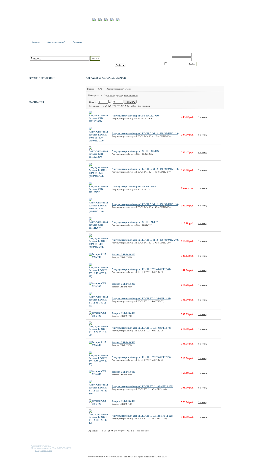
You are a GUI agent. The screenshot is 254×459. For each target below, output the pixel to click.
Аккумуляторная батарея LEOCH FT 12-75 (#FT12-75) (141, 357)
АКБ (100, 89)
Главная (35, 42)
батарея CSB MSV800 (123, 401)
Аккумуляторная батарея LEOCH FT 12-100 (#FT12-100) (142, 386)
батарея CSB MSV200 (123, 254)
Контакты (77, 42)
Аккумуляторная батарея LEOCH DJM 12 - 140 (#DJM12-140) (145, 169)
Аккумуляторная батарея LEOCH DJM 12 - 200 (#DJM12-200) (145, 240)
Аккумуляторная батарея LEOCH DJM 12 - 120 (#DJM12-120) (145, 133)
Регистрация (198, 55)
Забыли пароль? (200, 59)
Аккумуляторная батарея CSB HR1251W (134, 186)
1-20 (105, 106)
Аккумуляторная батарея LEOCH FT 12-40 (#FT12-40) (141, 269)
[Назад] (101, 106)
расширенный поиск (39, 62)
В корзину (202, 117)
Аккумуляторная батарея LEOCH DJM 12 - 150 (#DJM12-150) (145, 204)
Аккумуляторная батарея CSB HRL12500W (135, 151)
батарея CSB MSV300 (123, 283)
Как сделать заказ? (56, 42)
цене (119, 95)
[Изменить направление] (105, 95)
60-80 (126, 106)
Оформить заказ (138, 62)
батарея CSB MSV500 (123, 342)
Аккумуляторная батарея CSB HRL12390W (135, 115)
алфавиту (111, 95)
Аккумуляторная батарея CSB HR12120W (135, 222)
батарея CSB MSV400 (123, 313)
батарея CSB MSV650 (123, 371)
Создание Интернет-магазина (101, 456)
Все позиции (144, 106)
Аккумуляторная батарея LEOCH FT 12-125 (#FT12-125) (142, 415)
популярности (131, 95)
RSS (37, 450)
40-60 (119, 106)
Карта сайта (46, 450)
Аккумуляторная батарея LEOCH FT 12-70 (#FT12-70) (141, 327)
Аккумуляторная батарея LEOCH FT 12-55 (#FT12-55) (141, 298)
